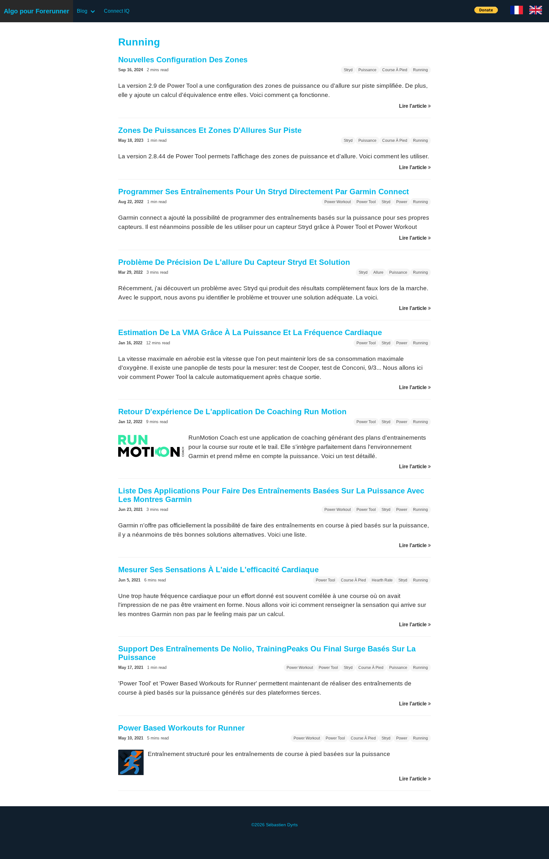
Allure (378, 272)
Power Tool (366, 202)
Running (420, 70)
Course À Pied (394, 70)
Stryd (348, 70)
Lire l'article (413, 106)
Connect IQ (116, 11)
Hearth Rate (382, 580)
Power (401, 202)
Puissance (367, 70)
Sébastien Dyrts (282, 824)
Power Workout (337, 202)
